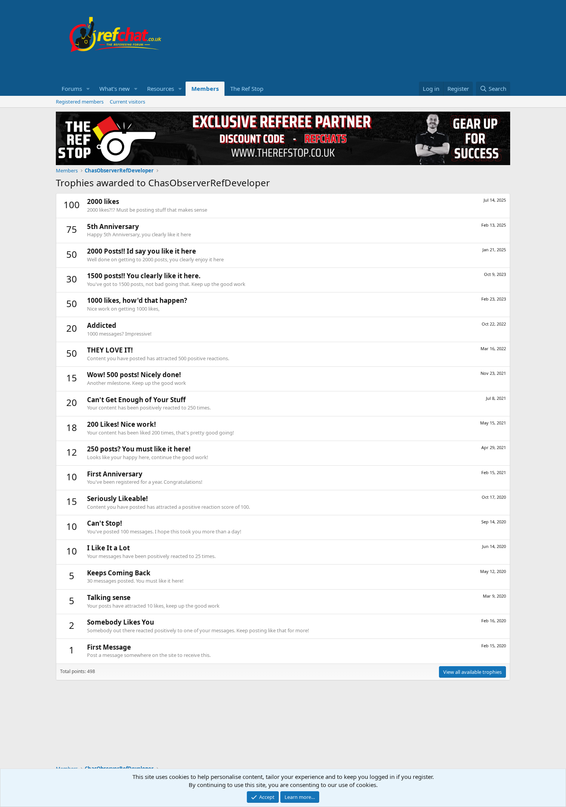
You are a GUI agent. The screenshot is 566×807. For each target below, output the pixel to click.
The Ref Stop (246, 88)
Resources (160, 88)
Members (205, 88)
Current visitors (127, 101)
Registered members (80, 101)
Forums (72, 88)
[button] (88, 89)
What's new (114, 88)
